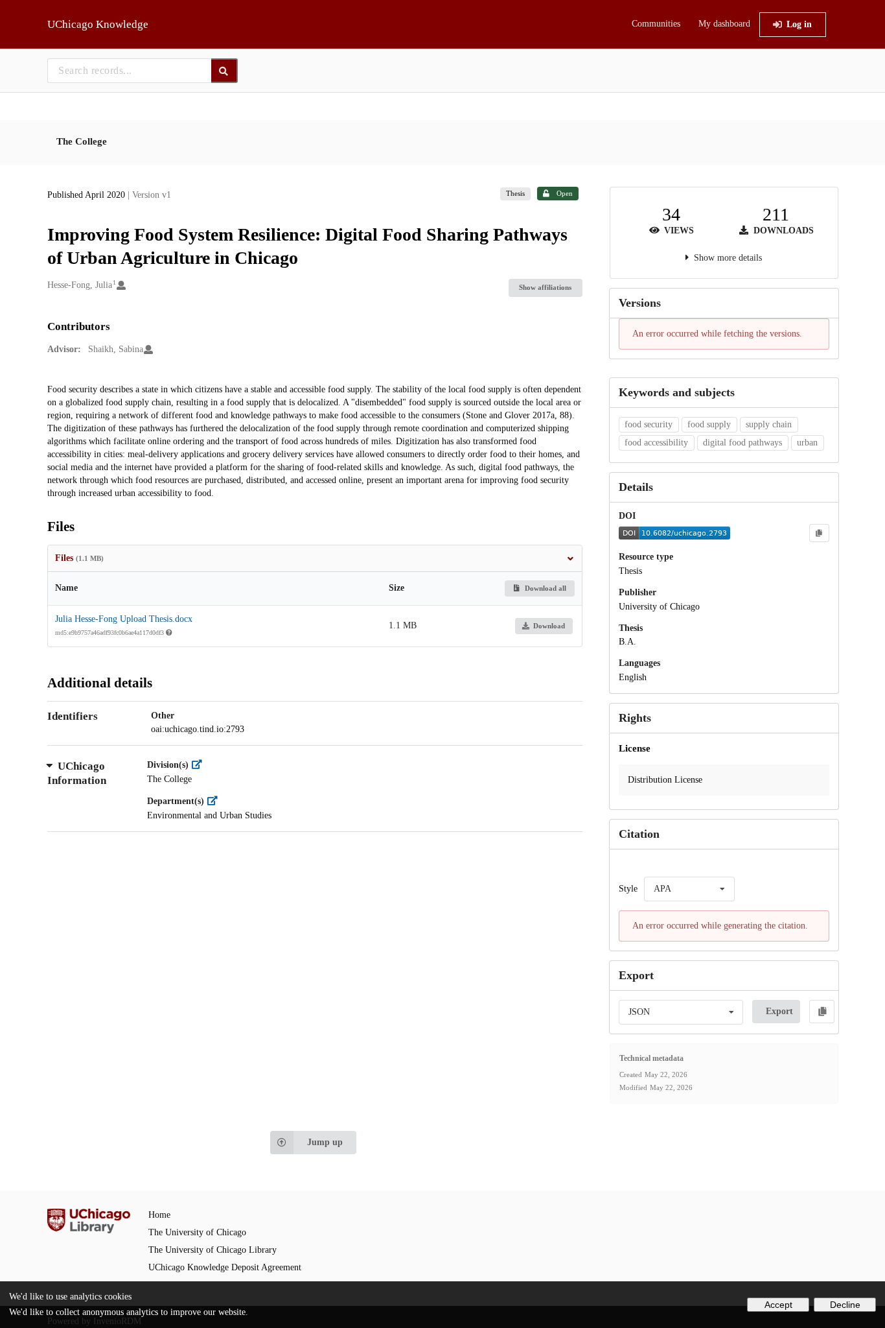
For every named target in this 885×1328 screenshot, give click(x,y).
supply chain (769, 424)
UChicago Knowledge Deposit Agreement (224, 1267)
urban (807, 442)
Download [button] (549, 626)
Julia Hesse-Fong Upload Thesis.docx (123, 619)
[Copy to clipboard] (819, 533)
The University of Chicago (197, 1232)
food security (648, 424)
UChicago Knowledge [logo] (97, 24)
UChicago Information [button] (76, 773)
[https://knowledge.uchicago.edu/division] (200, 765)
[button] (724, 780)
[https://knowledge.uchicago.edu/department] (215, 801)
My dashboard (724, 24)
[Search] (224, 70)
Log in (799, 24)
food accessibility (656, 442)
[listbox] (689, 889)
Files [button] (79, 558)
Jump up (325, 1142)
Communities (656, 24)
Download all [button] (544, 588)
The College (81, 141)
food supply (709, 424)
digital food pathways (742, 442)
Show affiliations (545, 287)
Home (159, 1215)
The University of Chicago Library (212, 1250)
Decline (845, 1304)
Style (628, 889)
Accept (778, 1304)
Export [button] (779, 1011)
